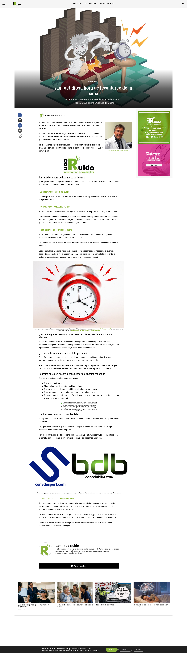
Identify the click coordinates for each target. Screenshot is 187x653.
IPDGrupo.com (45, 148)
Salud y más (90, 4)
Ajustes (138, 650)
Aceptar (111, 650)
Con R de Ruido (51, 115)
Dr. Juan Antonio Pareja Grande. (118, 150)
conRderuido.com (62, 145)
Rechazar (125, 650)
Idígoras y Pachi (107, 4)
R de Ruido (77, 4)
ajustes (96, 650)
